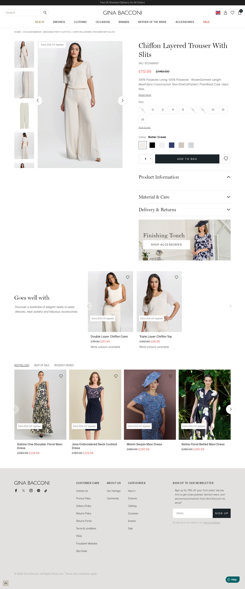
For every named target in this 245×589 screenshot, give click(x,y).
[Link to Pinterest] (38, 490)
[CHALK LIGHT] (162, 145)
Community (113, 498)
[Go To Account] (225, 12)
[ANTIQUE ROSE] (181, 145)
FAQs (79, 536)
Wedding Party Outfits (56, 32)
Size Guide (81, 551)
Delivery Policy (83, 506)
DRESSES (59, 22)
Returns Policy (83, 513)
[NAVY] (172, 145)
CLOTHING (80, 22)
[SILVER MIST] (191, 145)
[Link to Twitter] (23, 490)
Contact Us (82, 491)
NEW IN (39, 22)
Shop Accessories (166, 244)
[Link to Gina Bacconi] (122, 13)
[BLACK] (152, 145)
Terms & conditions (86, 528)
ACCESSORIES (185, 22)
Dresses (132, 498)
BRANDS (124, 22)
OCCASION (103, 22)
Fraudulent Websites (87, 543)
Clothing (132, 506)
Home (17, 32)
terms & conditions (212, 522)
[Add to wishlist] (226, 159)
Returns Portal (83, 521)
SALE (206, 22)
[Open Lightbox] (80, 104)
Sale (130, 528)
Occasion (133, 513)
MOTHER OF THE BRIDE (152, 22)
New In (131, 491)
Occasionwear (32, 32)
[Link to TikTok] (46, 490)
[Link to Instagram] (31, 490)
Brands (132, 521)
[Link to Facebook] (16, 490)
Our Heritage (114, 491)
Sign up (221, 513)
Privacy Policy (83, 498)
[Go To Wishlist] (232, 12)
